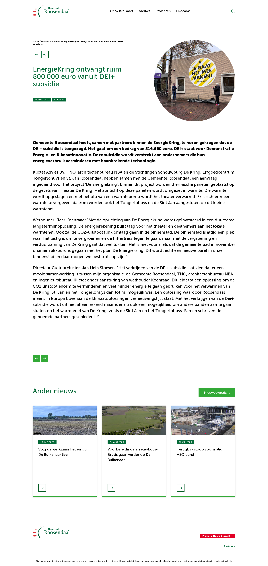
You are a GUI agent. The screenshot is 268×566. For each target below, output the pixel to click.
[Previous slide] (36, 358)
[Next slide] (44, 358)
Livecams (183, 11)
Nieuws (144, 11)
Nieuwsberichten (50, 41)
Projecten (163, 11)
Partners (229, 546)
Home (36, 41)
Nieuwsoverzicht (217, 393)
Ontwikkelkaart (121, 11)
